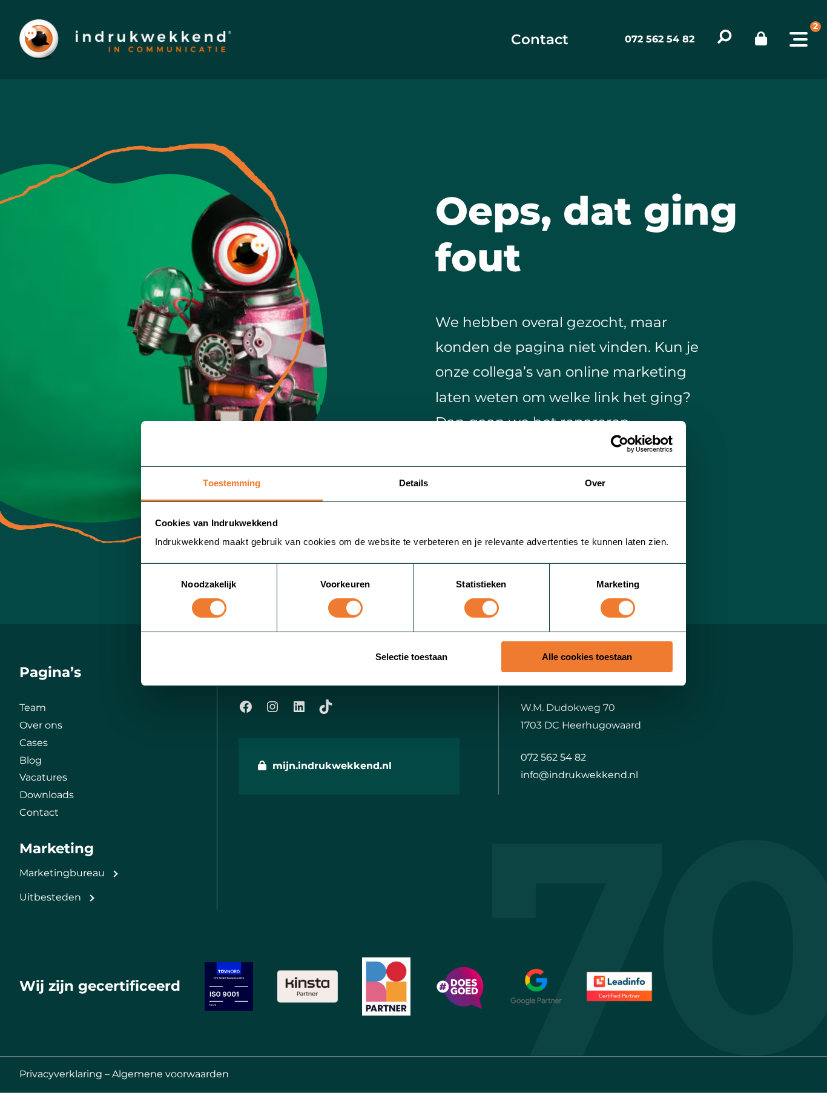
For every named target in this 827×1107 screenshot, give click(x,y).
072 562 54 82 (659, 39)
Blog (30, 760)
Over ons (40, 725)
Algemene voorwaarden (170, 1074)
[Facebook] (246, 706)
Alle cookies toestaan (587, 657)
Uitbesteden (50, 897)
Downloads (46, 795)
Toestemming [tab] (231, 483)
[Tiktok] (325, 706)
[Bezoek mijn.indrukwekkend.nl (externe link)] (761, 39)
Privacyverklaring (60, 1074)
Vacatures (43, 777)
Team (32, 707)
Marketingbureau (62, 873)
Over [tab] (595, 483)
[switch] (345, 608)
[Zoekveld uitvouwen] (725, 39)
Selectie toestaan (411, 657)
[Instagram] (272, 706)
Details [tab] (414, 483)
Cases (33, 742)
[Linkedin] (299, 706)
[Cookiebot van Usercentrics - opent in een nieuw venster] (620, 443)
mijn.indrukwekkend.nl (332, 766)
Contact (539, 39)
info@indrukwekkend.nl (579, 775)
